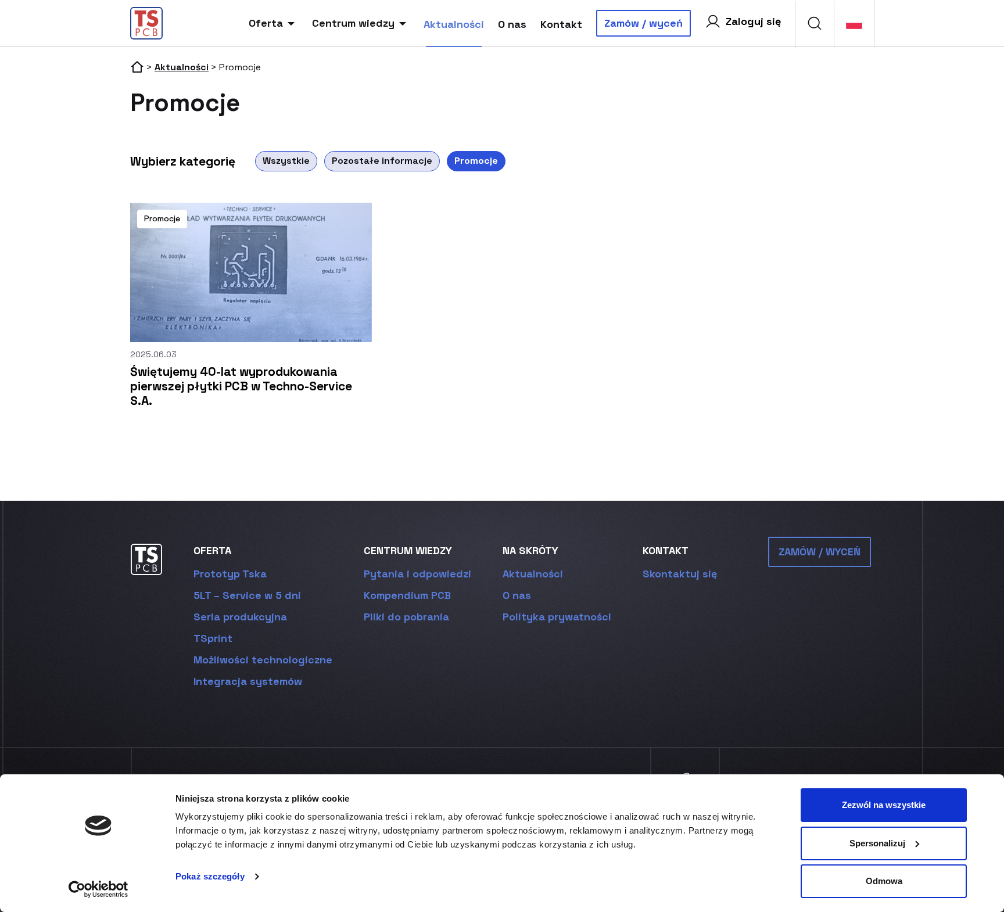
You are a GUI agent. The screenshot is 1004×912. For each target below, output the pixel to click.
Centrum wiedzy (353, 23)
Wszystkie (286, 161)
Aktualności (454, 24)
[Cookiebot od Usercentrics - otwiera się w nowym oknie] (98, 889)
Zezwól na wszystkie (884, 805)
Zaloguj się (753, 21)
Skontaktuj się (680, 573)
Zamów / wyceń (643, 23)
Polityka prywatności (557, 616)
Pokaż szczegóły (210, 876)
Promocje (476, 161)
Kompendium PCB (407, 595)
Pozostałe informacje (382, 161)
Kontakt (561, 24)
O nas (512, 24)
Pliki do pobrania (406, 616)
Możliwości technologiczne (262, 659)
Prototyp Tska (230, 573)
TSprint (212, 638)
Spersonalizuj (877, 843)
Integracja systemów (247, 681)
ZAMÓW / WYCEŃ (819, 551)
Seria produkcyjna (240, 616)
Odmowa (884, 881)
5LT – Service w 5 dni (247, 595)
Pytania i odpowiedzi (417, 573)
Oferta (266, 23)
